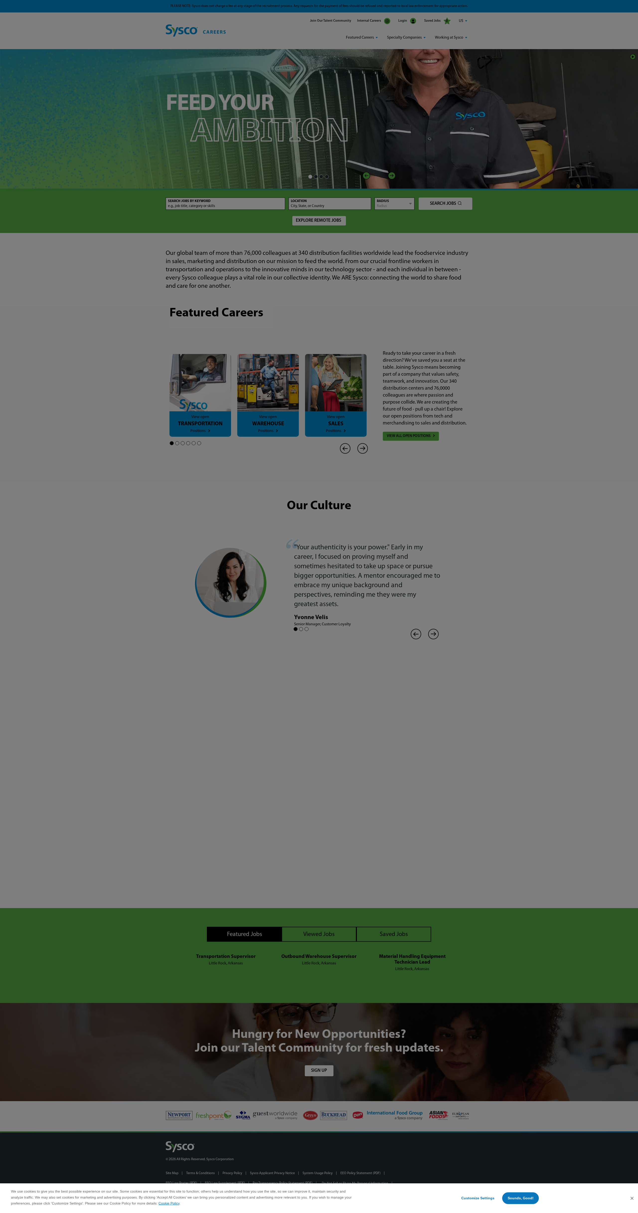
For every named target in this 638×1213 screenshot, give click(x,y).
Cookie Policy (169, 1203)
